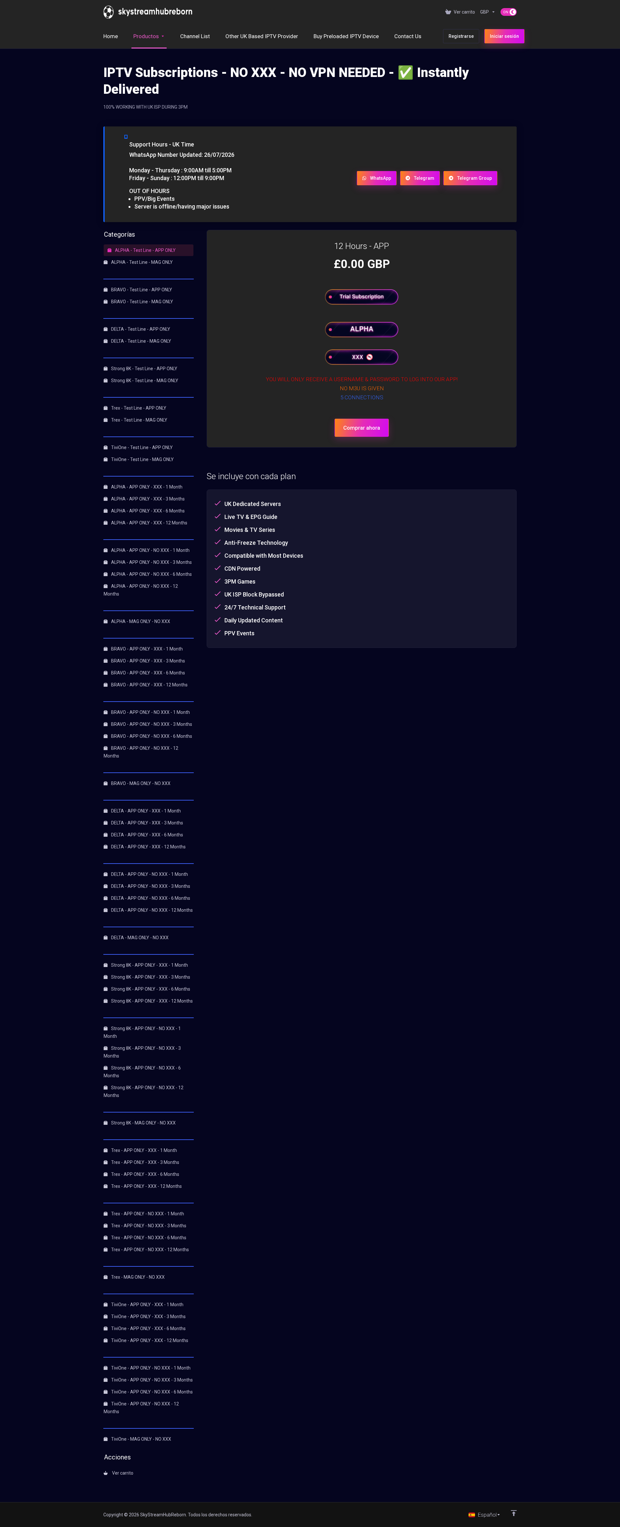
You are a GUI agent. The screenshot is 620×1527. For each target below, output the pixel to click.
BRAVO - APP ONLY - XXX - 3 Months (147, 660)
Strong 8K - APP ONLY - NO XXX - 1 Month (142, 1032)
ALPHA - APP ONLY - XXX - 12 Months (148, 522)
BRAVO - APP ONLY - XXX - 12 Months (149, 684)
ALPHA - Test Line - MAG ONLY (141, 262)
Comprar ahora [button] (361, 428)
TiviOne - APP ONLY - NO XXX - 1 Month (150, 1368)
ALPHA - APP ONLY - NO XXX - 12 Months (141, 590)
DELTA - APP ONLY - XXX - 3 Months (146, 822)
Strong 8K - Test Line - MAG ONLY (144, 380)
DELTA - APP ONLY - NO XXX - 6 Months (150, 898)
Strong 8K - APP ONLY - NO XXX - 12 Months (143, 1091)
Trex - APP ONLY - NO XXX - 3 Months (148, 1225)
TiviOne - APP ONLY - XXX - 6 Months (148, 1328)
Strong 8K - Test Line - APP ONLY (143, 368)
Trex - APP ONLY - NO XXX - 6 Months (148, 1237)
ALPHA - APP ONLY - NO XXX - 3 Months (151, 562)
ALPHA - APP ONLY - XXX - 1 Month (146, 486)
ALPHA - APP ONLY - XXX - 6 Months (147, 510)
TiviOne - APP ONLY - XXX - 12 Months (149, 1340)
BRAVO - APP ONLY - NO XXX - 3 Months (151, 724)
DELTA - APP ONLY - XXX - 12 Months (148, 846)
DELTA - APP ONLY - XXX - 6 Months (146, 834)
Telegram (424, 178)
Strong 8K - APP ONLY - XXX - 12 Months (151, 1001)
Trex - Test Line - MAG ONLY (138, 420)
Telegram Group (474, 178)
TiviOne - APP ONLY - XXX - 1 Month (146, 1304)
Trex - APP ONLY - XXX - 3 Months (144, 1162)
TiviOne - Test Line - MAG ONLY (142, 459)
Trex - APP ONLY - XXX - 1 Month (143, 1150)
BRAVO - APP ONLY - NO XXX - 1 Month (150, 712)
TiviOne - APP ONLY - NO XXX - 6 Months (151, 1391)
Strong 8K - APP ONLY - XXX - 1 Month (149, 965)
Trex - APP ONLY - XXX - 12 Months (146, 1186)
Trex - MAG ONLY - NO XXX (137, 1277)
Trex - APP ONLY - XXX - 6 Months (144, 1174)
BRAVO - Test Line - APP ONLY (141, 289)
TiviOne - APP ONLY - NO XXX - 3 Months (151, 1379)
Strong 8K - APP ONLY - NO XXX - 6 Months (142, 1071)
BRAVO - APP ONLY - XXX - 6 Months (147, 672)
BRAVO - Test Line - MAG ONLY (141, 301)
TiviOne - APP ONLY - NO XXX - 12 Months (141, 1407)
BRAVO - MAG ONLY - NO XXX (140, 783)
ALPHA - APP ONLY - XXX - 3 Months (147, 498)
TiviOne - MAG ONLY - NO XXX (140, 1439)
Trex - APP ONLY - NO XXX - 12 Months (149, 1249)
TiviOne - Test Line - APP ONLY (141, 447)
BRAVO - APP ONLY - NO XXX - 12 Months (141, 752)
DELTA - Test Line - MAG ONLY (140, 341)
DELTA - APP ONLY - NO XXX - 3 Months (150, 886)
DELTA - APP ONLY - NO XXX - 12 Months (151, 910)
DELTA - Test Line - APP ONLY (140, 329)
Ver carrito (121, 1473)
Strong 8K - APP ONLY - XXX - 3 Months (150, 977)
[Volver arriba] (514, 1513)
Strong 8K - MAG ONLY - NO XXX (143, 1122)
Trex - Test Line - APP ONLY (138, 408)
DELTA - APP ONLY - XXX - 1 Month (145, 810)
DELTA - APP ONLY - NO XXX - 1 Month (149, 874)
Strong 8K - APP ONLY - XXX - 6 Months (150, 989)
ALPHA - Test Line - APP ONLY (145, 250)
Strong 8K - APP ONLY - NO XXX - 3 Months (142, 1052)
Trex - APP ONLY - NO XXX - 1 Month (147, 1213)
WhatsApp (380, 178)
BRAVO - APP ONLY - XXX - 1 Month (146, 648)
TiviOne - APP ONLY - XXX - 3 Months (148, 1316)
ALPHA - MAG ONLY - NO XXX (140, 621)
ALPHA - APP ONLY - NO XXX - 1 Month (150, 550)
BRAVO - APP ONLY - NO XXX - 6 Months (151, 736)
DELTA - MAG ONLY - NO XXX (139, 937)
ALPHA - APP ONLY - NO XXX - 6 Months (151, 574)
